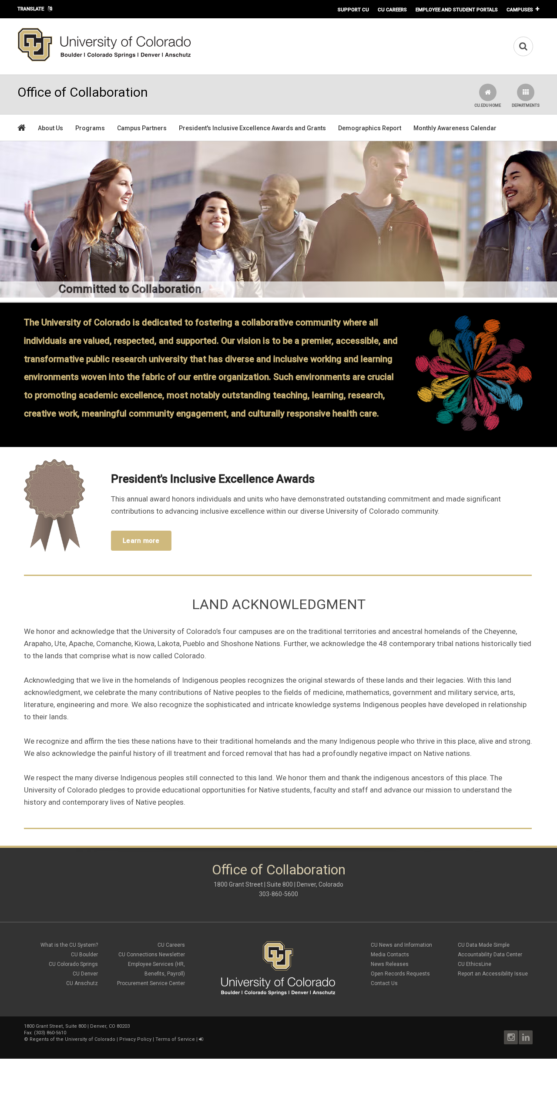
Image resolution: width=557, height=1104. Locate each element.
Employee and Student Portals (457, 10)
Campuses (520, 10)
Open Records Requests (400, 974)
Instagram (511, 1037)
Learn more (141, 541)
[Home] (104, 59)
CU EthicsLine (474, 964)
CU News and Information (401, 945)
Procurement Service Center (151, 983)
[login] (201, 1039)
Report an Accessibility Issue (493, 974)
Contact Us (384, 983)
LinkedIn (526, 1037)
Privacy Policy (135, 1039)
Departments (526, 105)
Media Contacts (390, 955)
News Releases (390, 964)
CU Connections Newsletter (151, 955)
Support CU (353, 10)
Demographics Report (369, 128)
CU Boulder (84, 955)
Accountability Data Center (490, 955)
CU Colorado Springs (73, 964)
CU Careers (392, 10)
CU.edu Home (487, 105)
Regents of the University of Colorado (72, 1039)
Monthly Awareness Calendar (455, 128)
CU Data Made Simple (484, 945)
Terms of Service (175, 1039)
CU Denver (85, 974)
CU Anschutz (82, 983)
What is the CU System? (69, 945)
